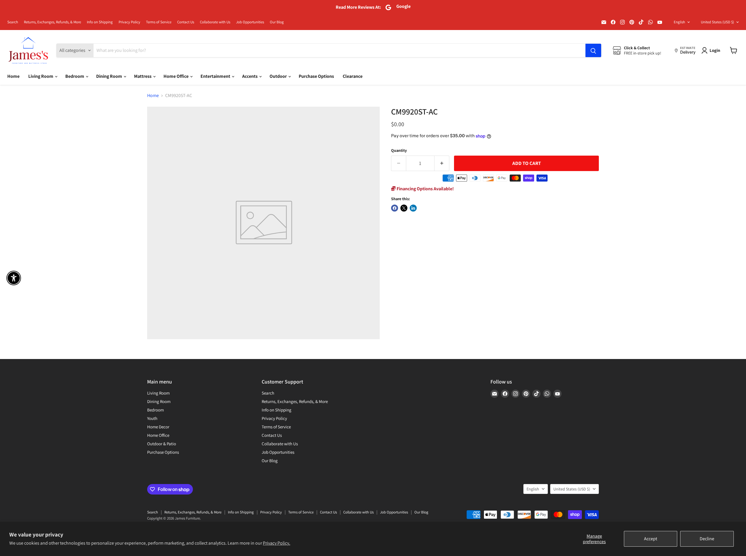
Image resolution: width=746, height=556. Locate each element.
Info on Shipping (100, 22)
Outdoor (279, 76)
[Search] (593, 50)
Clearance (353, 76)
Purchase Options (316, 76)
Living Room (41, 76)
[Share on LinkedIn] (413, 208)
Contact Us (185, 22)
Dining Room (109, 76)
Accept (650, 539)
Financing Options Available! (425, 189)
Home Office (176, 76)
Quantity (399, 150)
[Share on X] (403, 208)
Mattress (143, 76)
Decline (707, 539)
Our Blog (277, 22)
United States (717, 22)
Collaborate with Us (215, 22)
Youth (152, 418)
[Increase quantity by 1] (441, 163)
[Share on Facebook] (394, 208)
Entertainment (215, 76)
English (679, 22)
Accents (250, 76)
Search (12, 22)
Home (13, 76)
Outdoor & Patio (161, 443)
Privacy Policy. (276, 543)
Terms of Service (158, 22)
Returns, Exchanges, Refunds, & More (52, 22)
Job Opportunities (250, 22)
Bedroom (75, 76)
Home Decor (158, 427)
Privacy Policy (129, 22)
